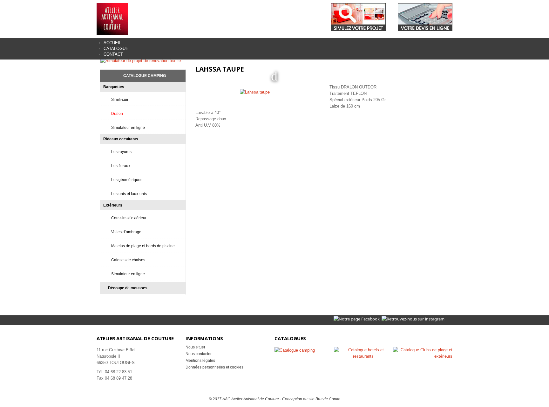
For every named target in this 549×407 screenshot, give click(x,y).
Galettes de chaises (128, 260)
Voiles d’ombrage (126, 232)
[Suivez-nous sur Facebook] (357, 318)
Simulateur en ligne (128, 127)
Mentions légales (200, 360)
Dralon (117, 113)
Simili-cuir (119, 99)
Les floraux (120, 166)
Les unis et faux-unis (129, 194)
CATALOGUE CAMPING (144, 76)
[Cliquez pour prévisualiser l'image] (255, 91)
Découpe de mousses (127, 288)
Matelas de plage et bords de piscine (143, 246)
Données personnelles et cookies (214, 367)
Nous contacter (199, 354)
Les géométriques (126, 180)
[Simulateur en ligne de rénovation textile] (140, 60)
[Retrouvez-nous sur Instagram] (413, 318)
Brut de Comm (327, 399)
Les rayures (121, 152)
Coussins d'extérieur (128, 218)
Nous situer (195, 347)
